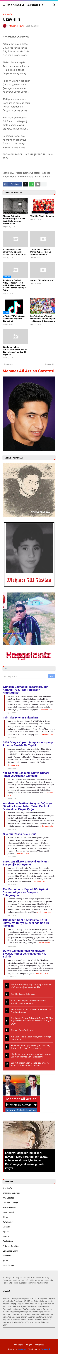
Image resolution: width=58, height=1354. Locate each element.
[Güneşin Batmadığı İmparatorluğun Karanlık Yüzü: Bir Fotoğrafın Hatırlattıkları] (15, 206)
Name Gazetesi (9, 1207)
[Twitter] (25, 184)
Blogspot (22, 1349)
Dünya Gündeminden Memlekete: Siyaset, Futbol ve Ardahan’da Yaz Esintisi (24, 953)
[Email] (37, 184)
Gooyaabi (45, 1349)
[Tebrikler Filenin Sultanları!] (42, 206)
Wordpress (39, 1344)
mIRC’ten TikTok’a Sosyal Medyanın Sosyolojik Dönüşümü (14, 318)
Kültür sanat (8, 1222)
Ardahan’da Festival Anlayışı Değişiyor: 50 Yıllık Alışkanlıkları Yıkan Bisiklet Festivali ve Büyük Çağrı (14, 285)
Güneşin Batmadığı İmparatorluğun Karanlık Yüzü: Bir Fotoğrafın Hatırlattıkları (14, 220)
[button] (3, 5)
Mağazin (6, 1227)
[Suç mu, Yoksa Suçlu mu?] (42, 270)
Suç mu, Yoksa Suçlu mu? (42, 280)
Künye (5, 1217)
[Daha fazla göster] (44, 184)
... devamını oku (45, 709)
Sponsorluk (8, 1255)
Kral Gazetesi (8, 1198)
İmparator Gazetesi (11, 1193)
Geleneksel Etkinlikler (12, 1251)
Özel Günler (8, 1241)
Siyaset (6, 1231)
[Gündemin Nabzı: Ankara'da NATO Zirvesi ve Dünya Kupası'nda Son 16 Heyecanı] (15, 336)
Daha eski (49, 364)
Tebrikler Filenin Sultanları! (42, 216)
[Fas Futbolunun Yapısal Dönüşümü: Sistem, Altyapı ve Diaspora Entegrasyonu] (42, 306)
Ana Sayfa (7, 14)
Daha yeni (8, 364)
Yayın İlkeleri (8, 1212)
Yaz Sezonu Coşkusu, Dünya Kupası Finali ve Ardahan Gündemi (40, 251)
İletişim (29, 1344)
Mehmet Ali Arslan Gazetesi (30, 5)
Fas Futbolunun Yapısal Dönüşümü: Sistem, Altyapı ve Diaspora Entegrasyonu (42, 318)
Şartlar (5, 1260)
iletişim (6, 1236)
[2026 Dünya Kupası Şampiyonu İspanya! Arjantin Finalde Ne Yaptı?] (15, 239)
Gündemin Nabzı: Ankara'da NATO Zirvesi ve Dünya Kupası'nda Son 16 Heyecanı (15, 351)
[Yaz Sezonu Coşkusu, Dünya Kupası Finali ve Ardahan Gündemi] (42, 239)
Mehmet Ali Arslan (10, 1202)
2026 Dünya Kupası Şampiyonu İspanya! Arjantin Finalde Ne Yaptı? (14, 251)
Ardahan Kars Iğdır (11, 1246)
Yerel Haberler (9, 1265)
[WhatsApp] (31, 184)
